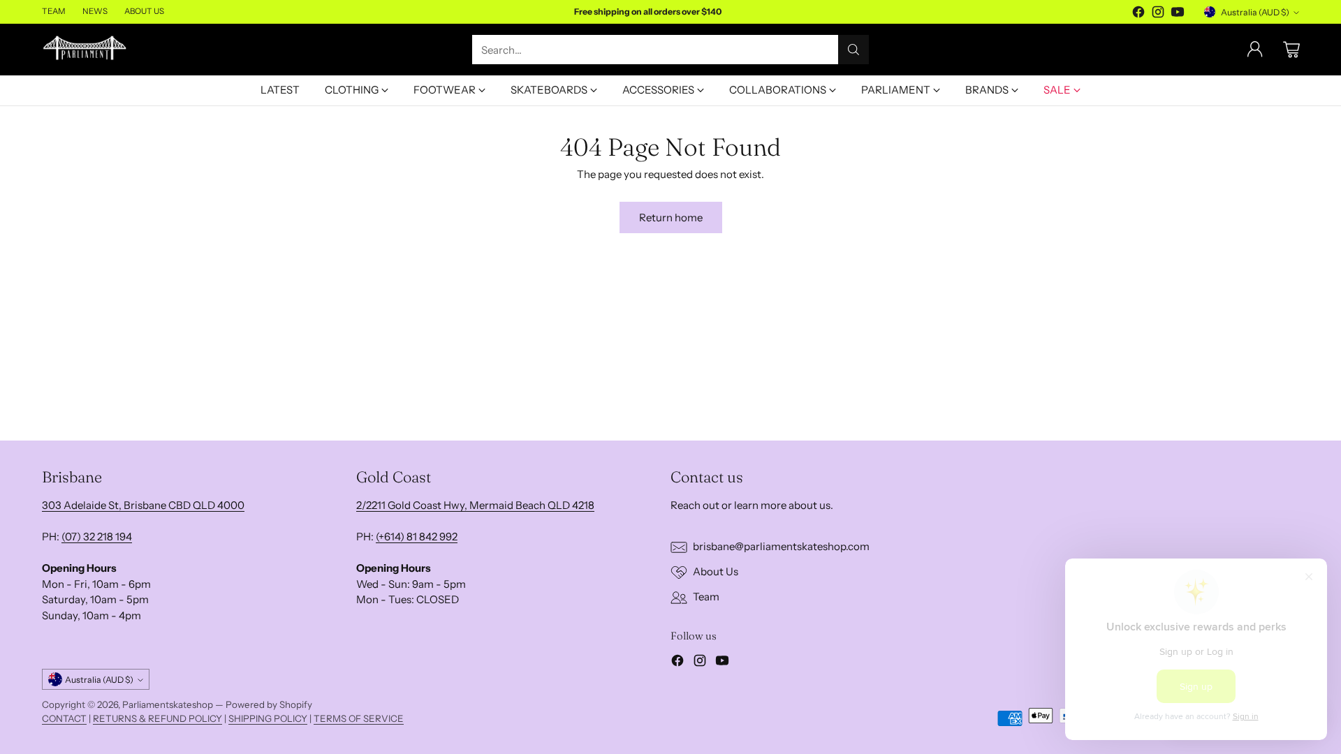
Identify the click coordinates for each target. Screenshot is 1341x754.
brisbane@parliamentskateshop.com (781, 546)
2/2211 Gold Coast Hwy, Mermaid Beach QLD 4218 (475, 505)
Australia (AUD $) (1255, 12)
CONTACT (64, 718)
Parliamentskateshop (167, 704)
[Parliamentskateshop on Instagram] (1158, 14)
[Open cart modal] (1291, 49)
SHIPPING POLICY (267, 718)
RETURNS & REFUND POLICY (157, 718)
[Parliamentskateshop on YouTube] (1178, 14)
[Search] (853, 49)
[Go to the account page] (1255, 49)
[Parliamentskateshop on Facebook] (1138, 14)
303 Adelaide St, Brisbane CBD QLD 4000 (143, 505)
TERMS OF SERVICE (359, 718)
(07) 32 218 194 (96, 536)
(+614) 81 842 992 (416, 536)
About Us (715, 571)
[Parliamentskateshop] (85, 50)
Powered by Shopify (269, 704)
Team (706, 596)
